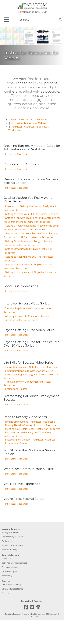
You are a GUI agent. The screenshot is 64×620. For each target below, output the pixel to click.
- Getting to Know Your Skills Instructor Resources (32, 214)
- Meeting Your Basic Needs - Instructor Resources (32, 429)
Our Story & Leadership (12, 584)
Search (60, 19)
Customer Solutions (10, 567)
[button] (6, 19)
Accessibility (7, 575)
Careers (5, 593)
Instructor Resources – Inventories (28, 119)
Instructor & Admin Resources (14, 563)
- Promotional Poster (15, 388)
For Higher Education (10, 532)
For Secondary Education (12, 536)
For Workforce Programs (12, 545)
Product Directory (9, 549)
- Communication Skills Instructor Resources (28, 371)
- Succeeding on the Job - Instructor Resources (29, 439)
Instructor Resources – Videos (28, 123)
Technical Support (9, 571)
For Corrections (8, 541)
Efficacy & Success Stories (12, 589)
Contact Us (6, 558)
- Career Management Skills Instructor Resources (31, 367)
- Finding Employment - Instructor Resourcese (29, 421)
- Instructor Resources (16, 154)
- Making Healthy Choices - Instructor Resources (31, 425)
